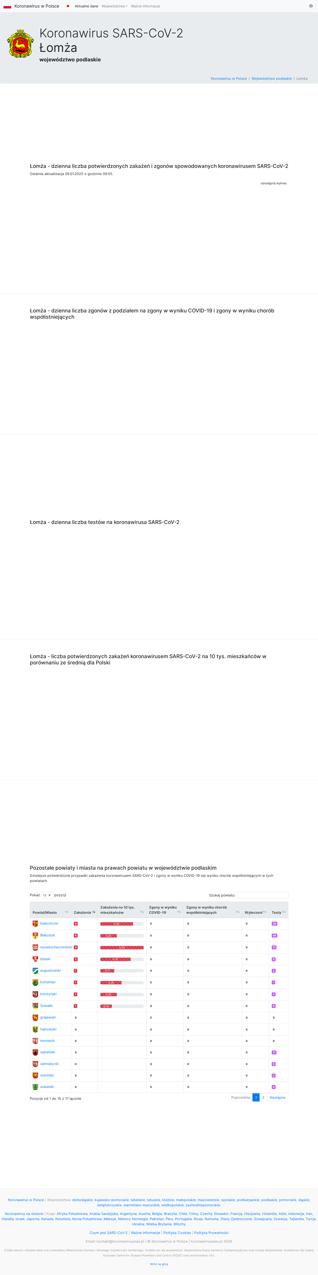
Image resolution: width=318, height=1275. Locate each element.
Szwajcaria (263, 1219)
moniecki (47, 1040)
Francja (236, 1213)
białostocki (49, 923)
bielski (45, 959)
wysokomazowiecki (56, 947)
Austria (144, 1213)
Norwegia (140, 1219)
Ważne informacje (145, 6)
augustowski (50, 970)
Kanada (47, 1219)
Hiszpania (252, 1213)
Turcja (311, 1219)
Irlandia (8, 1219)
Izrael (20, 1219)
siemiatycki (49, 1064)
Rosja (198, 1219)
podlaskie (269, 1200)
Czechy (206, 1213)
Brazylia (170, 1213)
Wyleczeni (253, 912)
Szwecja (280, 1219)
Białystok (47, 935)
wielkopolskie (172, 1205)
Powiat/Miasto (45, 912)
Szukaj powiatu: (222, 895)
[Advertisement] (159, 121)
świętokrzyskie (109, 1205)
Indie (282, 1213)
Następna (277, 1097)
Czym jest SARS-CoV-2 (109, 1232)
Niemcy (124, 1219)
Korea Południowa (87, 1219)
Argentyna (128, 1213)
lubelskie (138, 1200)
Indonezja (296, 1213)
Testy (276, 912)
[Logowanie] (311, 6)
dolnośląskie (82, 1200)
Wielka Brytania (159, 1224)
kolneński (48, 982)
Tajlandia (296, 1219)
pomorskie (287, 1200)
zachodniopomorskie (203, 1205)
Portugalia (183, 1219)
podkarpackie (248, 1200)
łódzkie (168, 1200)
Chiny (193, 1213)
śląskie (303, 1200)
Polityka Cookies (177, 1232)
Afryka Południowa (72, 1213)
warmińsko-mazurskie (141, 1205)
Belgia (157, 1213)
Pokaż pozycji (48, 895)
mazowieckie (208, 1200)
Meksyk (110, 1219)
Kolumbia (62, 1219)
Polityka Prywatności (211, 1232)
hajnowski (48, 1029)
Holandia (269, 1213)
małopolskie (186, 1200)
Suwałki (46, 1005)
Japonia (32, 1219)
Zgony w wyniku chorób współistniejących (206, 910)
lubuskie (153, 1200)
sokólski (47, 1075)
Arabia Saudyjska (104, 1213)
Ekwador (221, 1213)
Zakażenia (82, 912)
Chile (183, 1213)
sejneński (47, 1052)
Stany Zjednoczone (236, 1219)
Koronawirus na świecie (24, 1213)
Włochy (179, 1224)
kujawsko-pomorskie (112, 1200)
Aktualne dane (86, 6)
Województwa (113, 6)
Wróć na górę (159, 1264)
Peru (169, 1219)
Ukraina (138, 1224)
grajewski (48, 1017)
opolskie (228, 1200)
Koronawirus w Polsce (36, 6)
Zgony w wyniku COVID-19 (163, 910)
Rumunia (211, 1219)
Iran (309, 1213)
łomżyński (48, 994)
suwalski (47, 1086)
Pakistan (157, 1219)
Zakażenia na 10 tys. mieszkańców (117, 910)
